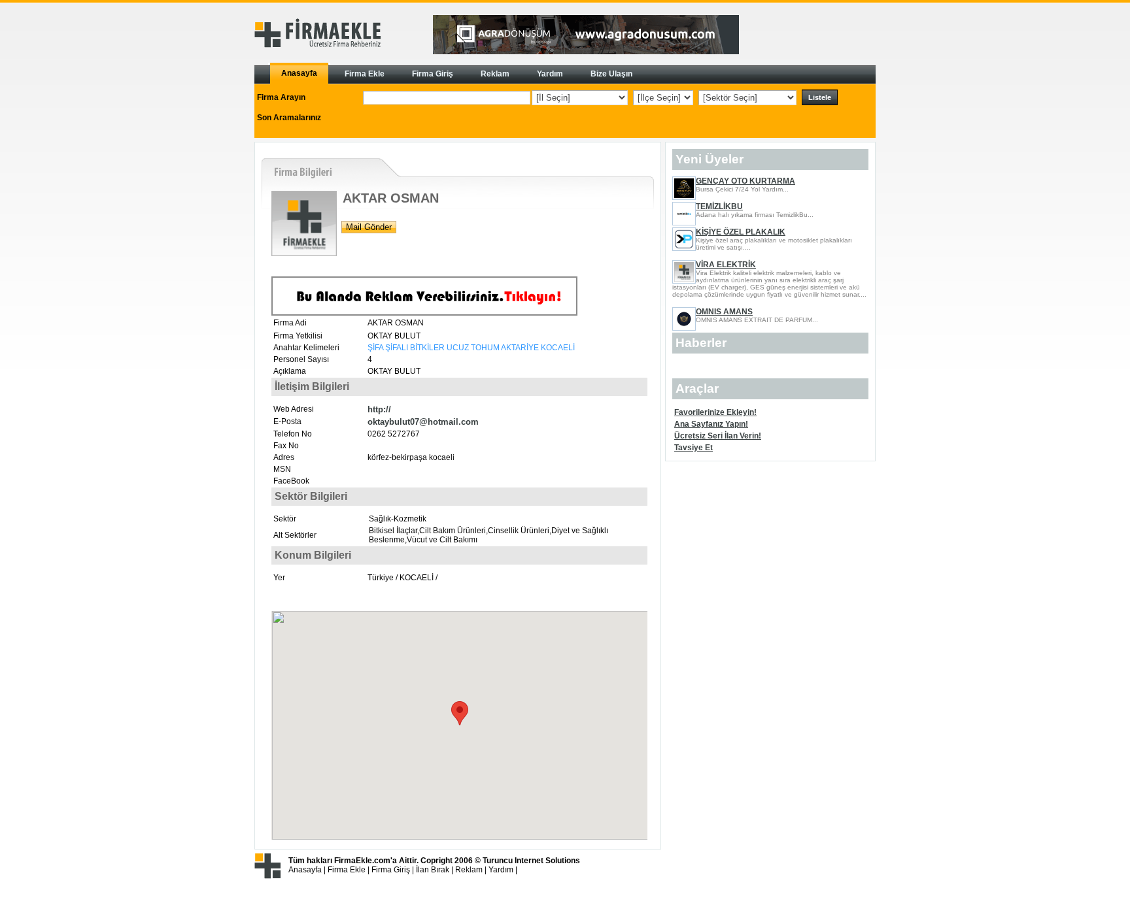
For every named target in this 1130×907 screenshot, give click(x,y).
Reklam (469, 869)
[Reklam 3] (424, 313)
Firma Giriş (390, 869)
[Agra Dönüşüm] (586, 51)
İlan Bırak (432, 869)
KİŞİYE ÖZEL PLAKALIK (740, 232)
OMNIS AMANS (724, 311)
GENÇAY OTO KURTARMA (745, 181)
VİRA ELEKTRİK (726, 264)
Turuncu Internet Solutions (531, 860)
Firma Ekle (347, 869)
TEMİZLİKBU (719, 206)
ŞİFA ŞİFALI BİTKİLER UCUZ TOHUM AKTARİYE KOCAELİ (471, 347)
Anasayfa (305, 869)
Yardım (500, 869)
